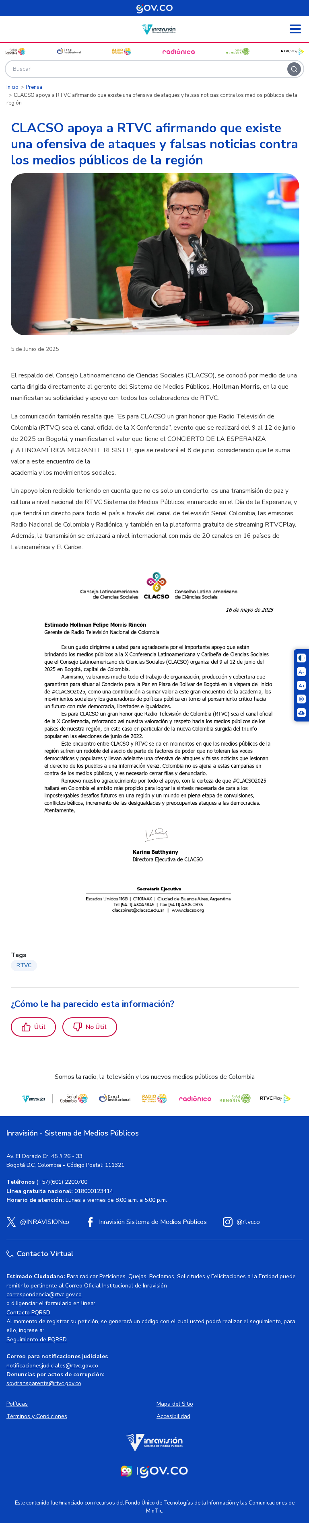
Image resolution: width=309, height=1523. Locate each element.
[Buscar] (294, 69)
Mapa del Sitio (175, 1404)
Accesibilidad (173, 1416)
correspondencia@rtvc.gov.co (44, 1294)
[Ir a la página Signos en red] (301, 712)
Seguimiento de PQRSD (36, 1339)
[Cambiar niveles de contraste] (301, 658)
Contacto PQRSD (28, 1312)
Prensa (34, 87)
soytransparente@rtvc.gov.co (43, 1383)
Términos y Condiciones (36, 1416)
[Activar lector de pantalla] (301, 699)
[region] (155, 648)
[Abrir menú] (295, 29)
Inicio (12, 87)
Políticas (17, 1404)
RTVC (23, 965)
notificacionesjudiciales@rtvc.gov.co (52, 1365)
